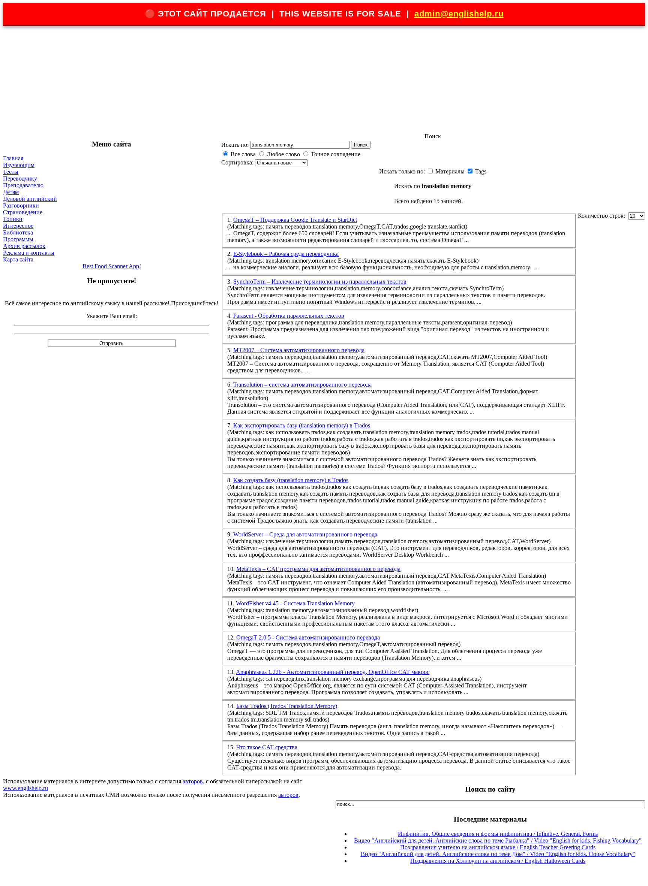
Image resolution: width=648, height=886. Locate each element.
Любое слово (283, 154)
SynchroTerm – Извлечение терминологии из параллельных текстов (319, 281)
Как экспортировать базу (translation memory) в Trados (301, 425)
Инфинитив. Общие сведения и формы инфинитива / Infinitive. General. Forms (498, 834)
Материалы (450, 171)
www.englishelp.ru (25, 788)
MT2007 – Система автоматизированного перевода (298, 350)
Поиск (361, 145)
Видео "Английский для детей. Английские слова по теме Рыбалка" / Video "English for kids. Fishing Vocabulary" (498, 840)
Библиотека (18, 232)
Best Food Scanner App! (111, 266)
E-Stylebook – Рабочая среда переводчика (286, 254)
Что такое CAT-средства (266, 747)
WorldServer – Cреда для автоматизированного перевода (305, 534)
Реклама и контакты (28, 253)
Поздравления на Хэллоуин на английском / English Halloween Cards (497, 861)
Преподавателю (23, 185)
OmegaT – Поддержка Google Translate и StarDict (295, 220)
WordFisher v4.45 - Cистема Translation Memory (295, 603)
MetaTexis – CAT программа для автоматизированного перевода (318, 569)
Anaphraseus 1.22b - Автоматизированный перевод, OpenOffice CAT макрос (332, 672)
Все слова (243, 154)
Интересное (18, 226)
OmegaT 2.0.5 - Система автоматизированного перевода (308, 637)
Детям (11, 192)
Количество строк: (603, 215)
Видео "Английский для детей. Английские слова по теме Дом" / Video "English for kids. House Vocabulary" (498, 854)
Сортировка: (238, 162)
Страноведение (22, 212)
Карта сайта (18, 259)
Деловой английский (30, 199)
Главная (13, 158)
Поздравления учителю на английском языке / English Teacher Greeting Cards (498, 847)
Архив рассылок (24, 246)
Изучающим (18, 165)
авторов (193, 781)
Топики (12, 219)
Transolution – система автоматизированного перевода (302, 384)
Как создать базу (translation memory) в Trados (290, 480)
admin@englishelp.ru (459, 13)
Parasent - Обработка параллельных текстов (288, 315)
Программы (18, 239)
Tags (480, 171)
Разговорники (21, 205)
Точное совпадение (335, 154)
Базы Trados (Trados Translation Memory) (286, 706)
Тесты (10, 172)
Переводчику (20, 178)
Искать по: (235, 145)
